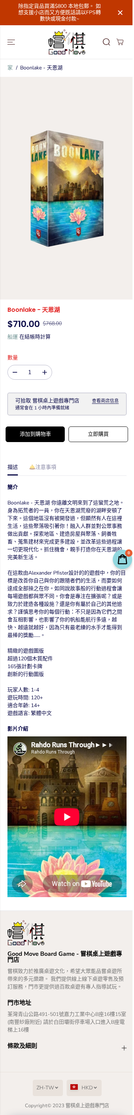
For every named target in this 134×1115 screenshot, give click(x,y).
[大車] (120, 42)
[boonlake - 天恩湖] (67, 188)
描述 (12, 467)
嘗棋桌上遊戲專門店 (87, 1105)
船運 (12, 336)
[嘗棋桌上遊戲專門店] (67, 42)
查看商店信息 (105, 401)
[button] (11, 42)
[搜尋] (106, 42)
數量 (12, 357)
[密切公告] (120, 12)
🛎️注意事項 (42, 467)
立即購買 (98, 434)
